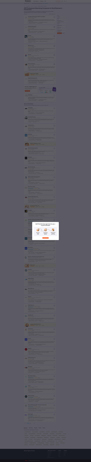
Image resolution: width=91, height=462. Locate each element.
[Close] (58, 223)
